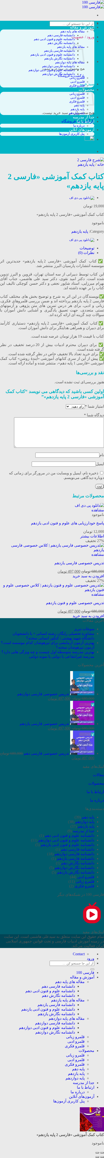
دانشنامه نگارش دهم (61, 43)
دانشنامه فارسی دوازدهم (58, 66)
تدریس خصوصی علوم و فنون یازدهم (75, 603)
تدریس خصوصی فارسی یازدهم (79, 563)
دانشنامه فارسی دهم (61, 35)
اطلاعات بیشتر (92, 536)
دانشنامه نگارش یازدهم (59, 58)
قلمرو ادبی (77, 81)
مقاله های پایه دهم (72, 31)
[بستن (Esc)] (102, 1152)
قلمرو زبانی (77, 78)
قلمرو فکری (77, 85)
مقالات (98, 775)
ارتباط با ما (85, 121)
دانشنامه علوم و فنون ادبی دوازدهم (52, 70)
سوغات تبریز (84, 629)
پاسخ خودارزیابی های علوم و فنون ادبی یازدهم (67, 523)
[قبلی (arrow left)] (102, 1157)
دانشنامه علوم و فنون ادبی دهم (54, 39)
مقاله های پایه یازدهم (68, 1000)
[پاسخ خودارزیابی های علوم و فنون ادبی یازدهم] (81, 198)
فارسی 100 (85, 23)
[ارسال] (92, 29)
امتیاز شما (94, 406)
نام (101, 455)
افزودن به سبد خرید (88, 576)
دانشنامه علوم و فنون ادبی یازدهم (52, 54)
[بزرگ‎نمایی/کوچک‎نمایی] (97, 1152)
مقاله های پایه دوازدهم (67, 1018)
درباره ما (79, 125)
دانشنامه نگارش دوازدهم (58, 74)
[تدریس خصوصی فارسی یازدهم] (52, 550)
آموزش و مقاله (82, 27)
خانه (100, 164)
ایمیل (100, 464)
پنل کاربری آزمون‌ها (72, 134)
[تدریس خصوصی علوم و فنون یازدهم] (52, 590)
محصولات (96, 783)
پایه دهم (88, 817)
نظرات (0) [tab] (86, 253)
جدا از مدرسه (83, 117)
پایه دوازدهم (77, 113)
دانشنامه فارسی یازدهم (59, 50)
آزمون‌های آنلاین (81, 130)
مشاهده (97, 510)
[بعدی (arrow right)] (97, 1157)
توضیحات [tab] (87, 248)
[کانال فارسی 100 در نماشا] (92, 923)
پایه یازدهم (78, 109)
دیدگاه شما (94, 415)
